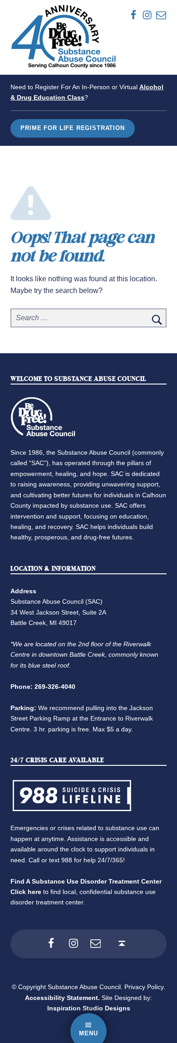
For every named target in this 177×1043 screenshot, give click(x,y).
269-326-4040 (54, 686)
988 (66, 860)
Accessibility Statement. (62, 997)
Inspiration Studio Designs (88, 1008)
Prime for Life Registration (72, 128)
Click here (25, 891)
